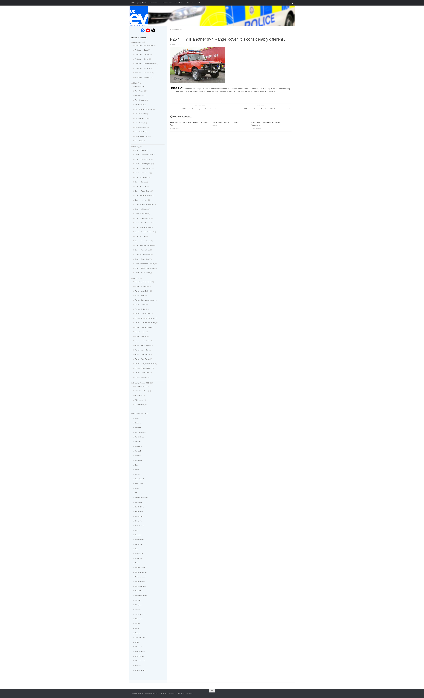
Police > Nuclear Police (142, 354)
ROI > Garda (139, 400)
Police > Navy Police (142, 350)
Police (135, 278)
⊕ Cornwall (136, 451)
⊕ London (135, 549)
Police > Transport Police (143, 368)
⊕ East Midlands (137, 479)
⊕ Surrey (135, 628)
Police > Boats (140, 295)
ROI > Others (139, 404)
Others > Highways (141, 200)
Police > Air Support (141, 286)
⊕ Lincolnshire (137, 544)
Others (135, 147)
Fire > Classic (139, 100)
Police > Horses (140, 332)
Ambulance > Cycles (141, 59)
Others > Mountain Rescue (143, 232)
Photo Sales (179, 3)
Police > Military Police (142, 345)
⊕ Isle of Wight (137, 521)
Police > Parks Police (142, 359)
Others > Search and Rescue (144, 263)
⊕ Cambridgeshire (138, 437)
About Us (189, 3)
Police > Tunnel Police (142, 373)
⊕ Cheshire (136, 441)
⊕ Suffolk (135, 623)
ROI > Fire (138, 395)
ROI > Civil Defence (141, 391)
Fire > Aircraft (139, 86)
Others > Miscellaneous (142, 223)
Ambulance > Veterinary (142, 77)
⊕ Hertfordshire (137, 511)
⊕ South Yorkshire (138, 614)
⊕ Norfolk (135, 563)
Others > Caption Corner (143, 168)
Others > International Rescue (144, 204)
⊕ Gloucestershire (138, 493)
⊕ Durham (135, 474)
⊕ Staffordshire (137, 619)
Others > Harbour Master (143, 195)
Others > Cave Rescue (142, 173)
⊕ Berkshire (136, 428)
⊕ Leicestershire (137, 539)
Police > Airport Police (142, 291)
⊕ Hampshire (136, 502)
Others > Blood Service (142, 159)
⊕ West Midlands (138, 651)
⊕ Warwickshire (137, 647)
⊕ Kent (134, 530)
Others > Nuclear (140, 236)
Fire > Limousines (141, 118)
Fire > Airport (176, 29)
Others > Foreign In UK (142, 191)
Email (198, 3)
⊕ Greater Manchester (139, 497)
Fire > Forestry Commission (144, 109)
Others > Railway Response (144, 245)
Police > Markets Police (142, 341)
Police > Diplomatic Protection (144, 318)
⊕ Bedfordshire (137, 423)
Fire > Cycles (139, 104)
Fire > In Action (140, 114)
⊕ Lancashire (136, 535)
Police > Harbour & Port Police (145, 323)
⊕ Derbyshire (136, 460)
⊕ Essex (135, 488)
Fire (134, 83)
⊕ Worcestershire (138, 670)
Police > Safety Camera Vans (144, 364)
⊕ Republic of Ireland (139, 595)
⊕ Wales (135, 642)
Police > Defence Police (142, 314)
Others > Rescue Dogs (142, 250)
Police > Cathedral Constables (144, 300)
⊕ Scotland (136, 600)
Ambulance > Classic (142, 54)
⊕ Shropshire (136, 605)
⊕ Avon (134, 418)
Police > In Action (140, 336)
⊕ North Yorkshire (138, 567)
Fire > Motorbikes (140, 127)
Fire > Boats (139, 95)
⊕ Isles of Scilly (137, 525)
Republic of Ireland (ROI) (141, 383)
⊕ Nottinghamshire (138, 586)
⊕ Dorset (135, 469)
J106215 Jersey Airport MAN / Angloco (224, 122)
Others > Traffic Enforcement (144, 268)
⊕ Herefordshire (137, 507)
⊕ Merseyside (137, 553)
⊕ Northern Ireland (138, 577)
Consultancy (167, 3)
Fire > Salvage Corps (142, 136)
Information (154, 3)
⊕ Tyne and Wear (138, 637)
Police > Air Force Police (143, 282)
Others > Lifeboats (141, 209)
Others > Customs (141, 182)
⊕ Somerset (136, 609)
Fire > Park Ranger (141, 132)
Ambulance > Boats (141, 50)
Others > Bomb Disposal (143, 164)
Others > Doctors (140, 186)
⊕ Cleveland (136, 446)
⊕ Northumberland (138, 581)
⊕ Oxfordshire (137, 591)
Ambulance (137, 42)
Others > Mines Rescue (142, 218)
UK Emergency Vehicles (139, 3)
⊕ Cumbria (136, 455)
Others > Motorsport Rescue (144, 227)
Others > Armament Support (144, 155)
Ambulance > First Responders (145, 63)
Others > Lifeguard (141, 213)
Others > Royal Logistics (143, 254)
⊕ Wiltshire (136, 665)
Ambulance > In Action (142, 68)
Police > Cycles (140, 309)
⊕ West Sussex (137, 656)
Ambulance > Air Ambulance (144, 45)
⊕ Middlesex (136, 558)
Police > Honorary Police (143, 327)
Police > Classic (140, 304)
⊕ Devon (135, 465)
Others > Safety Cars (142, 259)
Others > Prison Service (142, 241)
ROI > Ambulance (140, 386)
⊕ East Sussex (137, 484)
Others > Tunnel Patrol (142, 273)
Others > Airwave (140, 150)
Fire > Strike (139, 141)
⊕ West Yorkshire (138, 661)
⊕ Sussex (135, 633)
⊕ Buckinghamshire (138, 432)
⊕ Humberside (137, 516)
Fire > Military (139, 123)
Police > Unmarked (141, 377)
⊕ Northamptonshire (139, 572)
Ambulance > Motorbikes (143, 73)
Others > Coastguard (141, 177)
